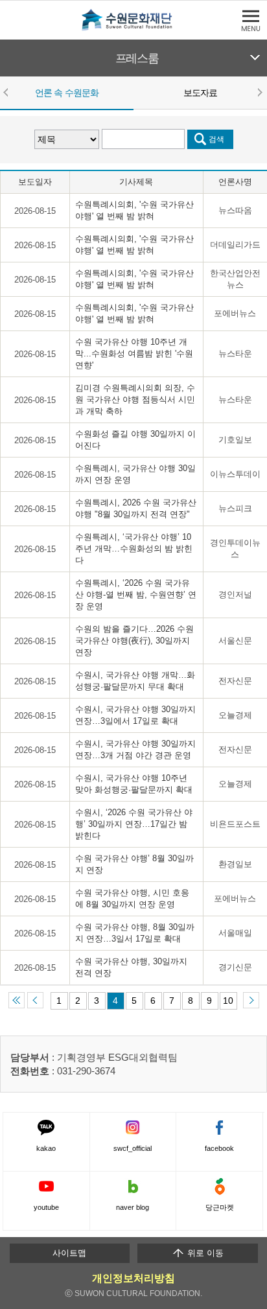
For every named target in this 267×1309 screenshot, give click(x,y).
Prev (7, 92)
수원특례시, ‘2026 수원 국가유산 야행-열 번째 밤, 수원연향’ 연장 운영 (135, 594)
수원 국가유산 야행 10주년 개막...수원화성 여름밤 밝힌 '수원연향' (134, 353)
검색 (216, 139)
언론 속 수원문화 (67, 92)
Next (259, 92)
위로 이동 (204, 1253)
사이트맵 (69, 1253)
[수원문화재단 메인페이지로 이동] (133, 28)
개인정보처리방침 (133, 1278)
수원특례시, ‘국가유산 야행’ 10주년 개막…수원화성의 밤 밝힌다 (133, 548)
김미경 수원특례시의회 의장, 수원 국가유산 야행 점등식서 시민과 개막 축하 (135, 399)
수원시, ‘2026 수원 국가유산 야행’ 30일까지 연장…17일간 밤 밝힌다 (133, 823)
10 (228, 1000)
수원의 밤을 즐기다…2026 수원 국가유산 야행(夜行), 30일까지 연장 (134, 640)
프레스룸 (137, 58)
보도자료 (200, 92)
